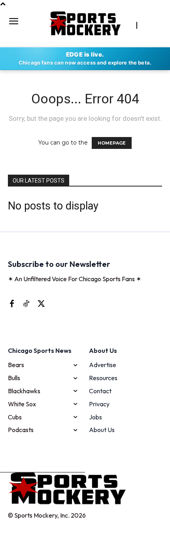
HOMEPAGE (112, 143)
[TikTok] (26, 303)
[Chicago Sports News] (85, 23)
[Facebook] (12, 303)
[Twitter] (40, 303)
